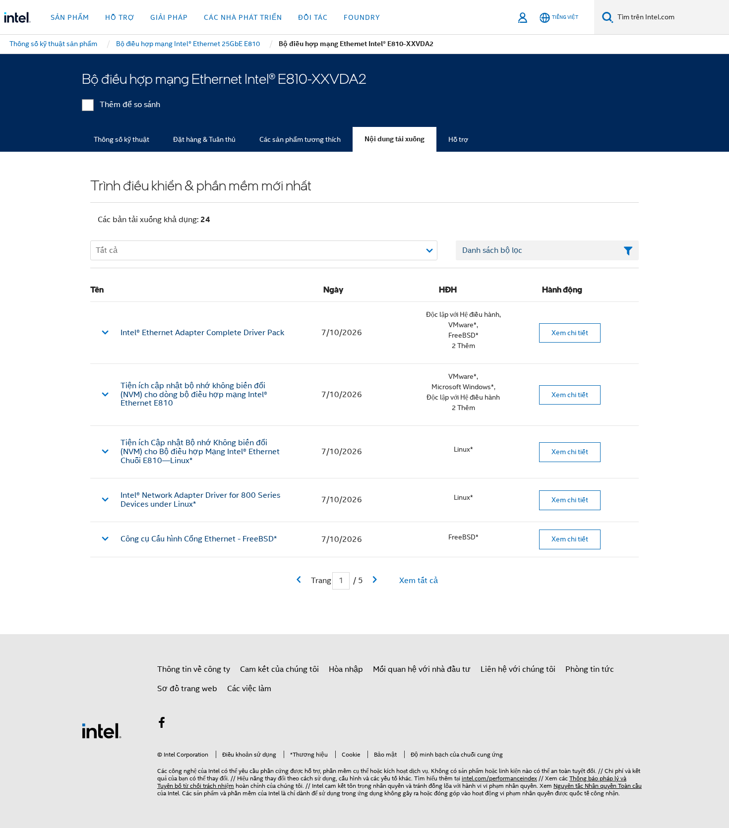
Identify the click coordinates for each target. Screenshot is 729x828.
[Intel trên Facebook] (161, 724)
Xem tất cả (418, 581)
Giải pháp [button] (169, 17)
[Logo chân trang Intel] (102, 730)
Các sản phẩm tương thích (300, 139)
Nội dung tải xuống (394, 139)
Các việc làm (249, 689)
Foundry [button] (362, 17)
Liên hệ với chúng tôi (518, 669)
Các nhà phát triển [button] (243, 17)
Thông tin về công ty (193, 669)
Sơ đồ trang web (187, 689)
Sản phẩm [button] (70, 17)
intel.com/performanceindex (499, 778)
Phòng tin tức (589, 669)
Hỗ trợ (458, 139)
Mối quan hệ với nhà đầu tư (422, 669)
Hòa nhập (346, 669)
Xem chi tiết (569, 332)
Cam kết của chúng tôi (279, 669)
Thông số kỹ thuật (121, 139)
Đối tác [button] (313, 17)
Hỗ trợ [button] (119, 17)
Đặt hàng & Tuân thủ (204, 139)
